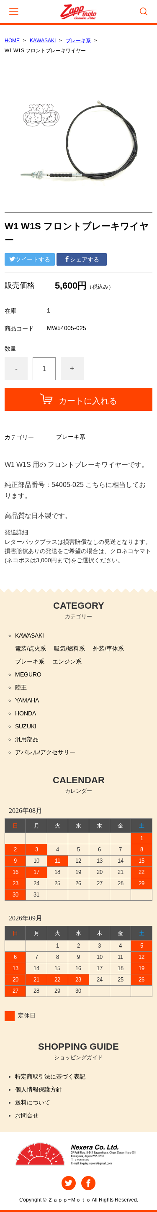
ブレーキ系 (78, 41)
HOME (12, 41)
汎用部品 (27, 739)
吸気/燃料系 (69, 648)
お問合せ (27, 1115)
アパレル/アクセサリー (45, 752)
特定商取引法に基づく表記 (50, 1076)
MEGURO (28, 674)
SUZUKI (25, 726)
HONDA (25, 713)
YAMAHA (27, 700)
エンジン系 (67, 661)
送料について (32, 1102)
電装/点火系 (30, 648)
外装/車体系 (108, 648)
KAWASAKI (43, 41)
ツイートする (32, 259)
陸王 (21, 687)
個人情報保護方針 (38, 1089)
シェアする (84, 259)
